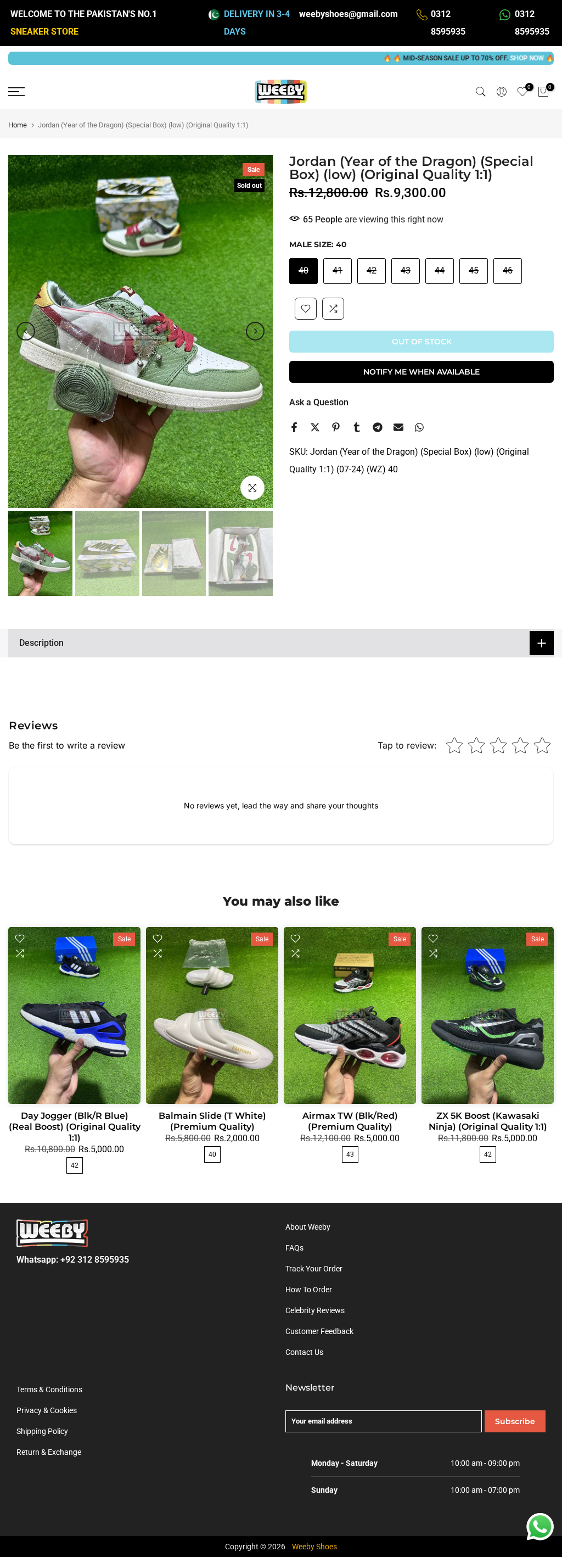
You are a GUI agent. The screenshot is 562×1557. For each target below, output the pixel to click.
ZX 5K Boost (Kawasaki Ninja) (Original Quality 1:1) (488, 1121)
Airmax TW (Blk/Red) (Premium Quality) (350, 1121)
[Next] (255, 331)
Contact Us (304, 1352)
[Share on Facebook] (294, 427)
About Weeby (307, 1227)
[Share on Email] (398, 427)
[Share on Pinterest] (336, 427)
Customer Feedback (319, 1331)
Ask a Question (319, 402)
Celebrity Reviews (315, 1310)
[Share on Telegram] (378, 427)
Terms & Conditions (49, 1389)
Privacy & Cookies (46, 1410)
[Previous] (25, 331)
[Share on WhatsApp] (419, 427)
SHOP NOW (485, 58)
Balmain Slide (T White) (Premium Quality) (212, 1121)
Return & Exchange (48, 1452)
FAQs (294, 1247)
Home (17, 125)
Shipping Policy (42, 1431)
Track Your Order (313, 1268)
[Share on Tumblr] (357, 427)
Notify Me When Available (421, 372)
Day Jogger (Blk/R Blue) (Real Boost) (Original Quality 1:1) (74, 1126)
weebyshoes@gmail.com (348, 14)
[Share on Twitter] (315, 427)
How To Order (308, 1289)
